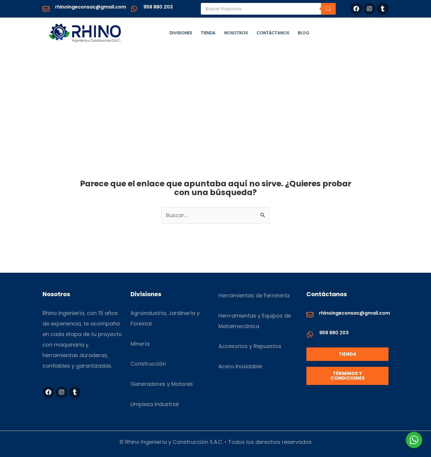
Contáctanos (273, 33)
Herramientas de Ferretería (253, 295)
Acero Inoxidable (240, 366)
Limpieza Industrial (154, 404)
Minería (140, 343)
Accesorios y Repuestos (249, 346)
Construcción (148, 363)
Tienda (208, 33)
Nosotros (236, 33)
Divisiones (180, 33)
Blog (303, 33)
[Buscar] (328, 9)
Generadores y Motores (161, 384)
